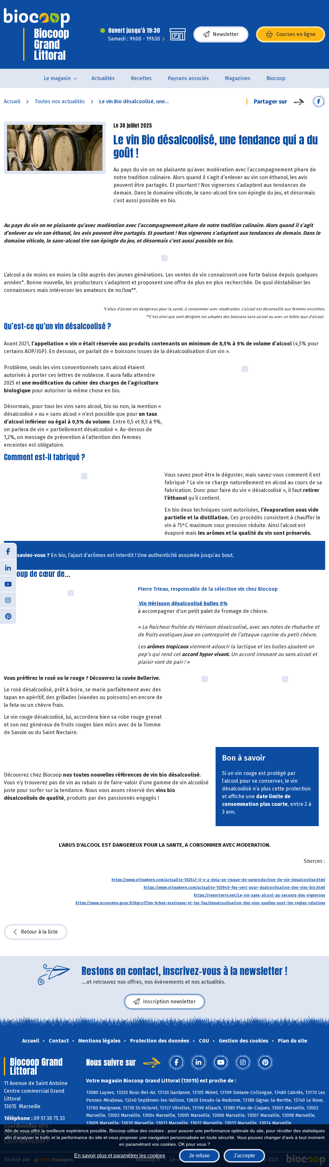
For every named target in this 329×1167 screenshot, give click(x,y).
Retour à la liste (39, 932)
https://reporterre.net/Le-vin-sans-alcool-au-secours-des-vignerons (259, 895)
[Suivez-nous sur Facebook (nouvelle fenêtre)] (8, 551)
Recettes (141, 78)
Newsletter (226, 34)
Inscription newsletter (169, 1001)
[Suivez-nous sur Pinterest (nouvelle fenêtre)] (8, 616)
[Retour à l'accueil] (37, 18)
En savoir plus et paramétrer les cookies (119, 1155)
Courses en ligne (296, 34)
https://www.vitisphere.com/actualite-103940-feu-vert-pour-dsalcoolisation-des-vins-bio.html (234, 887)
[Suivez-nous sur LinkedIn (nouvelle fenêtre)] (8, 568)
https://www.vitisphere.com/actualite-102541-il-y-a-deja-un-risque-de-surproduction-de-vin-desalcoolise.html (218, 880)
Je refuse (199, 1155)
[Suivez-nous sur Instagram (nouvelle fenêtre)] (8, 600)
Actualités (103, 78)
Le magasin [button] (57, 78)
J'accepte (244, 1155)
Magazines (237, 78)
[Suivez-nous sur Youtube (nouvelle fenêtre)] (8, 584)
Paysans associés (188, 78)
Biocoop (275, 78)
